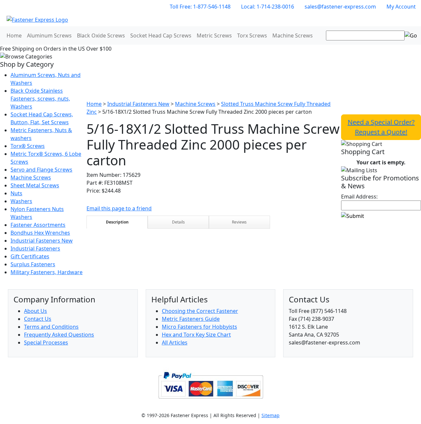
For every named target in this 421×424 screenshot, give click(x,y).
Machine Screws (292, 35)
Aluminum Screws (49, 35)
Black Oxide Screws (101, 35)
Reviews (239, 222)
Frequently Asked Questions (59, 334)
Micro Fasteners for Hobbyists (199, 326)
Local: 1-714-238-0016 (267, 6)
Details (178, 222)
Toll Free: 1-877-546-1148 (200, 6)
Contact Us (37, 318)
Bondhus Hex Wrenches (40, 232)
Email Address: (359, 196)
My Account (401, 6)
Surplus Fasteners (33, 264)
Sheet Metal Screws (35, 185)
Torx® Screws (28, 146)
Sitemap (270, 415)
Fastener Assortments (38, 224)
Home (14, 35)
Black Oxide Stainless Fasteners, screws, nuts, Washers (40, 98)
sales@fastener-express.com (340, 6)
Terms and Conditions (51, 326)
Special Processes (46, 342)
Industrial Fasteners (35, 248)
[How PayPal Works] (210, 384)
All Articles (174, 342)
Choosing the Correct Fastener (200, 311)
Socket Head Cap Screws (160, 35)
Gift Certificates (30, 256)
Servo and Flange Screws (41, 169)
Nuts (16, 193)
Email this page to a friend (119, 208)
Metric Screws (214, 35)
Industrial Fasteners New (42, 240)
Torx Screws (252, 35)
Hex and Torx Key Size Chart (196, 334)
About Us (35, 311)
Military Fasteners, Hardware (47, 272)
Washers (21, 201)
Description (117, 222)
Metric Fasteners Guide (191, 318)
